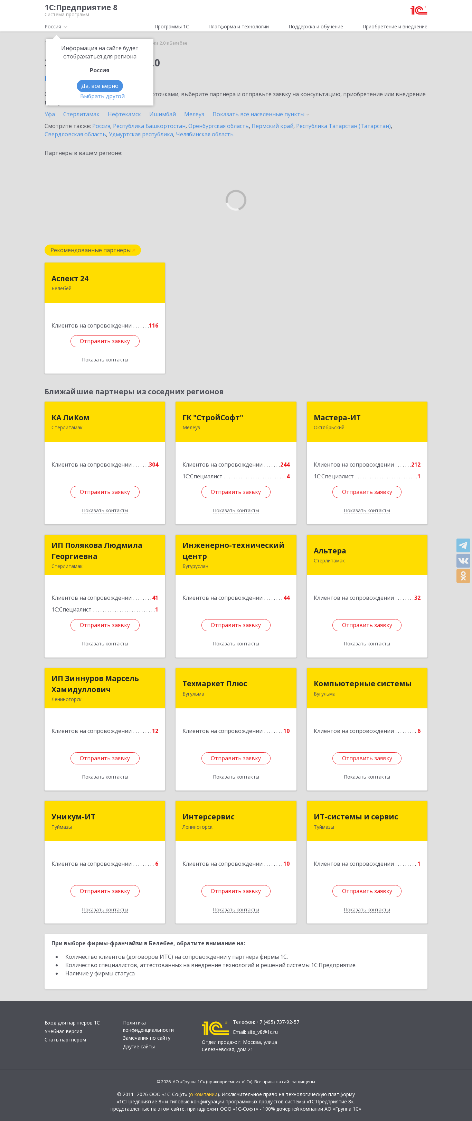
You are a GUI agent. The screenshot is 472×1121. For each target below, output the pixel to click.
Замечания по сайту (146, 1038)
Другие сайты (139, 1046)
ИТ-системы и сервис (356, 816)
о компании (203, 1094)
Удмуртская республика (141, 134)
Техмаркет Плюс (214, 683)
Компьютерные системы (363, 683)
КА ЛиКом (70, 417)
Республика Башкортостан (149, 126)
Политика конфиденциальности (148, 1026)
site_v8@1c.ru (262, 1032)
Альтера (330, 550)
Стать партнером (65, 1039)
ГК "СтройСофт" (212, 417)
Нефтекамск (124, 114)
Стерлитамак (81, 114)
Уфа (50, 114)
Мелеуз (194, 114)
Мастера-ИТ (337, 417)
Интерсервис (208, 816)
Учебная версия (63, 1031)
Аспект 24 (69, 278)
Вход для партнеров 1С (72, 1022)
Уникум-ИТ (73, 816)
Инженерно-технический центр (233, 550)
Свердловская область (75, 134)
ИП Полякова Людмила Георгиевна (96, 550)
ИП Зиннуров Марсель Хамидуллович (95, 683)
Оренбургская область (218, 126)
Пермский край (272, 126)
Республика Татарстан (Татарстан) (343, 126)
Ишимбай (162, 114)
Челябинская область (205, 134)
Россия (101, 126)
